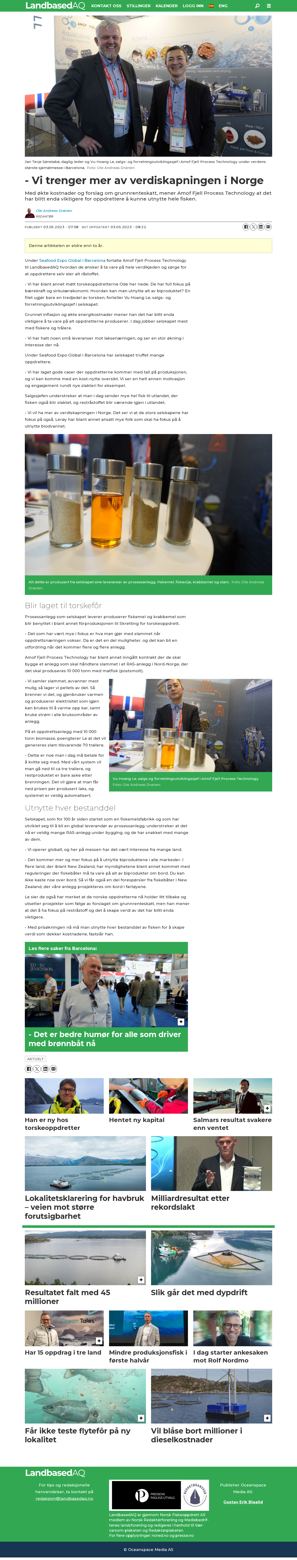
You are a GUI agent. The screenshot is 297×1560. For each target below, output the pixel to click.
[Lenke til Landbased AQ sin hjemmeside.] (148, 1473)
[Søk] (257, 6)
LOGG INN (193, 5)
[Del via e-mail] (268, 227)
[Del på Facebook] (245, 227)
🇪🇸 (211, 5)
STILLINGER (139, 5)
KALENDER (167, 5)
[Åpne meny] (269, 6)
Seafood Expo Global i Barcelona (72, 260)
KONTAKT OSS (106, 5)
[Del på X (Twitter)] (253, 227)
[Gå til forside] (55, 6)
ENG (223, 5)
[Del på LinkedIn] (260, 227)
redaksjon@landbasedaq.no (64, 1498)
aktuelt (35, 1059)
